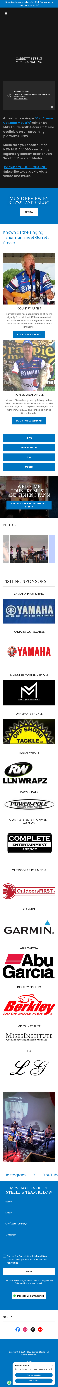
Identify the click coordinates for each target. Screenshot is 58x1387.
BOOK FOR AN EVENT (29, 334)
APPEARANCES (29, 447)
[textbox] (29, 1201)
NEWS (29, 437)
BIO (29, 457)
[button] (9, 13)
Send (29, 1271)
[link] (24, 1175)
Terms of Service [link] (30, 1283)
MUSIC (29, 467)
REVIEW (29, 212)
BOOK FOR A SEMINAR (29, 420)
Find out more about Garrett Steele (29, 505)
